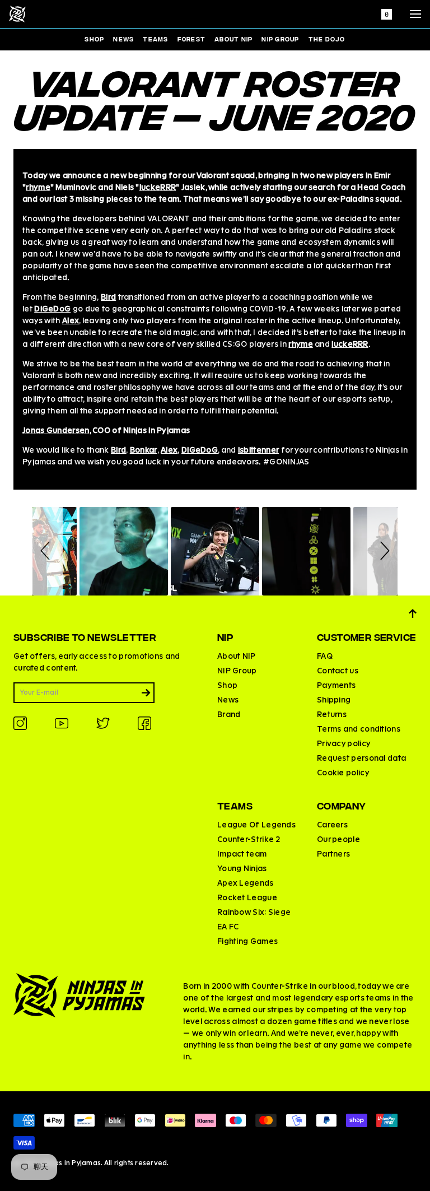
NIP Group (280, 38)
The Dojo (327, 38)
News (123, 38)
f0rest (191, 38)
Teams (155, 38)
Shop (94, 38)
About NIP (233, 38)
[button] (47, 551)
